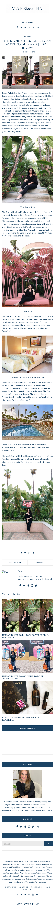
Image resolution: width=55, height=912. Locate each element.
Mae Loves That (27, 904)
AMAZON (27, 889)
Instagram (10, 887)
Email (47, 887)
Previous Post (15, 562)
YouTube (23, 887)
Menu (28, 22)
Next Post (40, 562)
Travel (27, 36)
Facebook (36, 887)
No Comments (28, 52)
